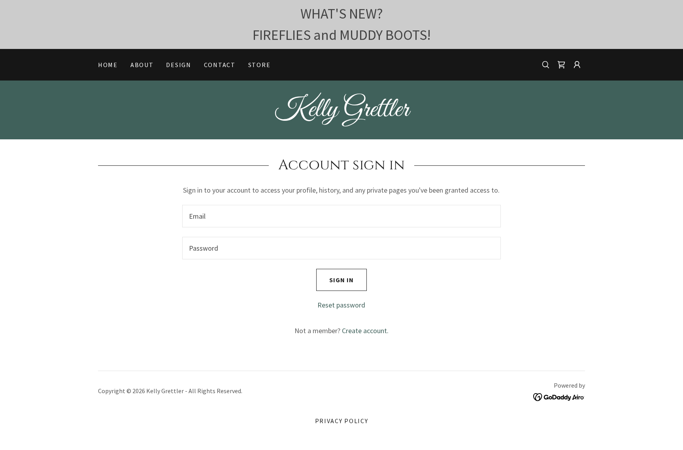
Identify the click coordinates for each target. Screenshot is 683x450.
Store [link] (259, 65)
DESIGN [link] (178, 65)
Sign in (341, 280)
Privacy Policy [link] (341, 421)
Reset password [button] (341, 304)
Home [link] (108, 65)
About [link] (142, 65)
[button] (561, 65)
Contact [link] (220, 65)
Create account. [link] (365, 330)
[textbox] (341, 216)
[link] (341, 113)
